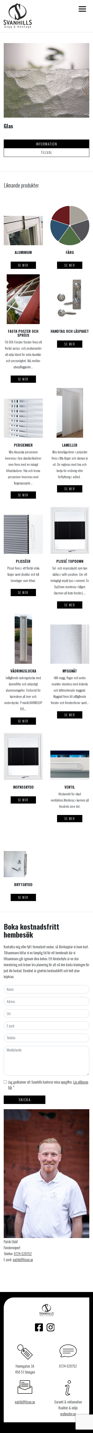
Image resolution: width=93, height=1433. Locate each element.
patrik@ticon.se (23, 1259)
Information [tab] (46, 143)
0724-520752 (23, 1253)
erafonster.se (68, 1413)
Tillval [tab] (46, 152)
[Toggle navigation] (82, 8)
